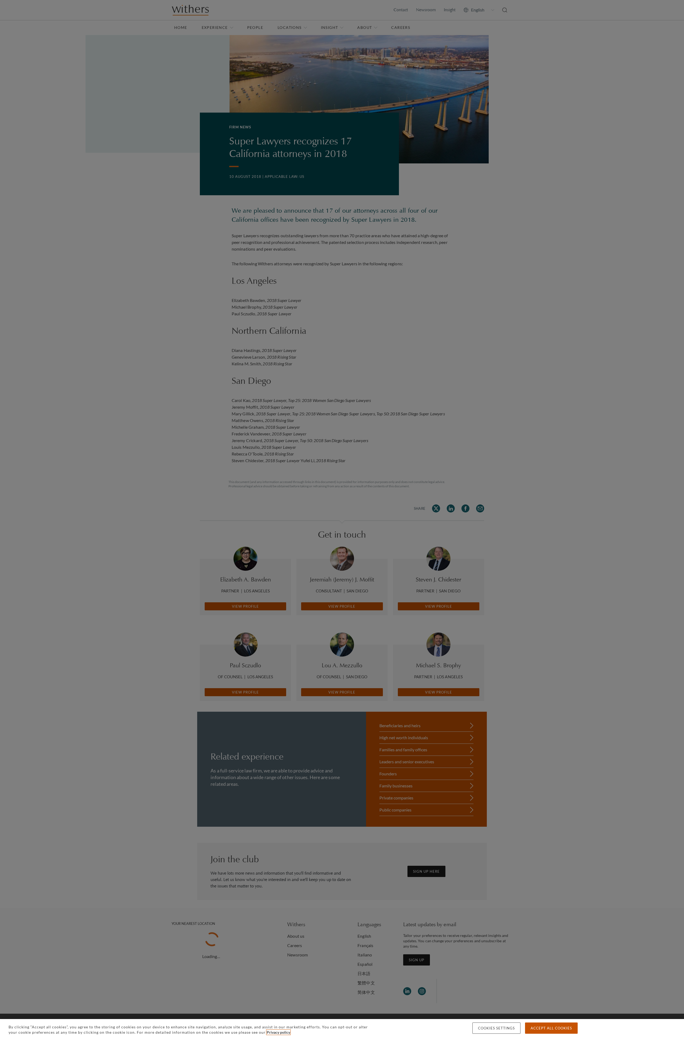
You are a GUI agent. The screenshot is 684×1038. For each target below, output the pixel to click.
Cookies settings (496, 1028)
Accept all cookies (551, 1028)
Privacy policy (278, 1032)
